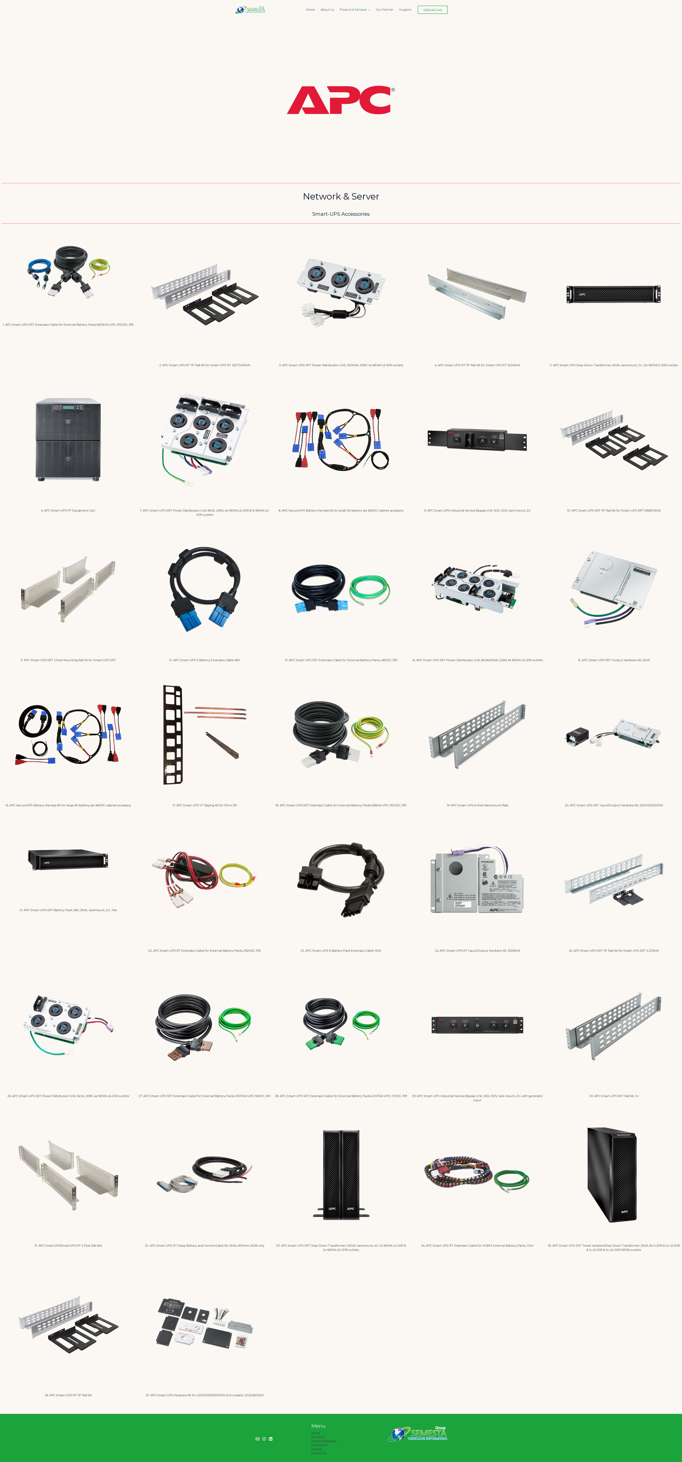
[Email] (257, 1439)
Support (405, 9)
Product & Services (353, 9)
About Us (327, 9)
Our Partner (385, 9)
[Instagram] (264, 1439)
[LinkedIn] (271, 1439)
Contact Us (318, 1452)
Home (310, 9)
